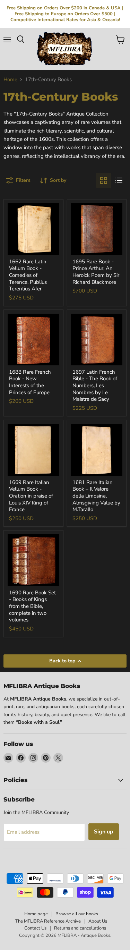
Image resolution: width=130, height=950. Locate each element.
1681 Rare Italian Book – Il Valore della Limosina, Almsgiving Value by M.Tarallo (96, 496)
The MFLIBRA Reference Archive (48, 921)
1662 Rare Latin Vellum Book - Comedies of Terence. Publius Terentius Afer (28, 275)
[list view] (119, 180)
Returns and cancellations (80, 928)
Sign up (103, 832)
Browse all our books (76, 914)
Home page (36, 914)
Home (10, 80)
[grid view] (103, 180)
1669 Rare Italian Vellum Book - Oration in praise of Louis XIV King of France (31, 496)
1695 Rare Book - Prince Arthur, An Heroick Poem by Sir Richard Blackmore (95, 272)
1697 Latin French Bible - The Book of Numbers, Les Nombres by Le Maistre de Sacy (94, 385)
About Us (97, 921)
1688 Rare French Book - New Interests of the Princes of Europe (30, 382)
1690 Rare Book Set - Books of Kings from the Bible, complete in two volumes (32, 606)
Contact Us (35, 928)
